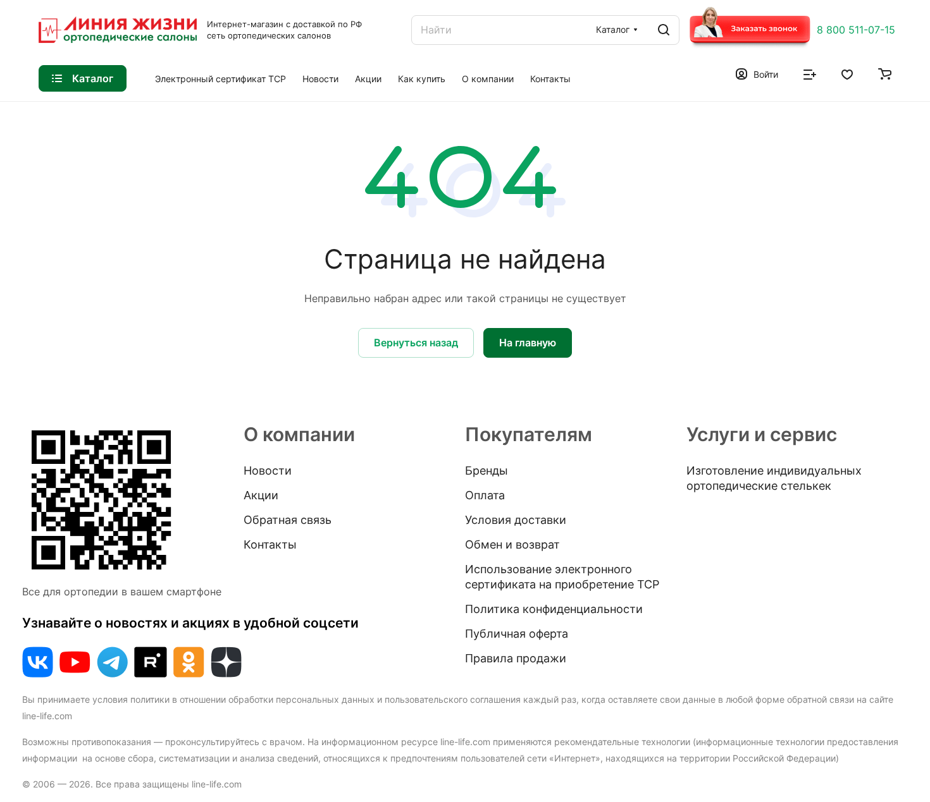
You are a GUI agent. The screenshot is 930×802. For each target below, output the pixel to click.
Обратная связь (288, 519)
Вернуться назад (416, 342)
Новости (268, 470)
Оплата (485, 495)
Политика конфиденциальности (554, 609)
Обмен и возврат (512, 544)
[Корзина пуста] (884, 73)
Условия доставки (515, 519)
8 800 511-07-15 (856, 29)
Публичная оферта (516, 633)
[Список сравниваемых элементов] (809, 73)
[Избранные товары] (847, 73)
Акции (261, 495)
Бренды (486, 470)
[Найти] (663, 30)
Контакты (270, 544)
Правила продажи (515, 658)
